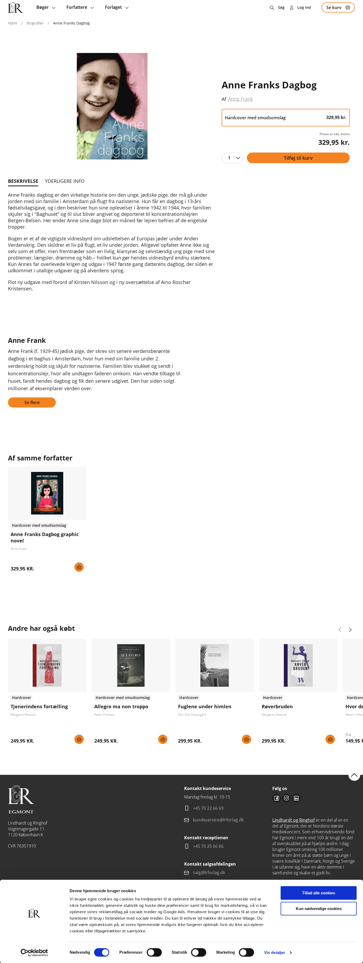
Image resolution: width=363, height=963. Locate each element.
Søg (281, 7)
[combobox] (232, 158)
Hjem (12, 23)
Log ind (304, 7)
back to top (354, 775)
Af (224, 99)
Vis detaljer (274, 952)
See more (47, 521)
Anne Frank (240, 99)
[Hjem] (15, 7)
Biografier (35, 23)
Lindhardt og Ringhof (293, 820)
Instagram (286, 798)
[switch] (154, 952)
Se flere (32, 402)
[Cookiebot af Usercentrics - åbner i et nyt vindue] (34, 953)
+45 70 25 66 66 (208, 846)
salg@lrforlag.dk (209, 872)
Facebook (276, 798)
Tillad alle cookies (318, 893)
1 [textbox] (229, 158)
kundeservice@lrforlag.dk (218, 820)
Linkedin (296, 798)
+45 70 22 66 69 (208, 808)
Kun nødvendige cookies (319, 908)
